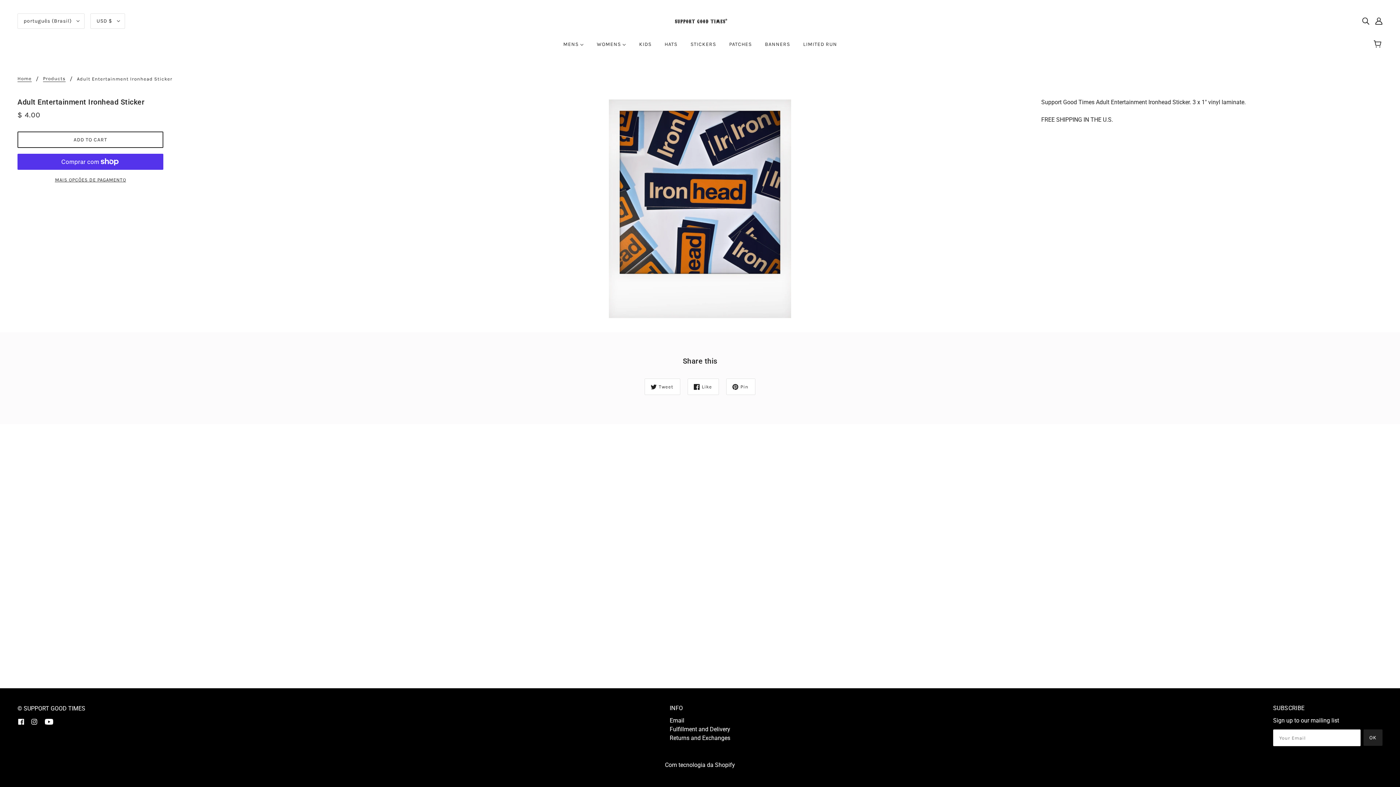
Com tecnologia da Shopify (700, 764)
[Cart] (1378, 44)
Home (25, 78)
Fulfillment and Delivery (700, 729)
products (54, 78)
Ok (1373, 738)
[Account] (1378, 21)
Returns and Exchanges (700, 738)
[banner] (700, 20)
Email (677, 720)
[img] (1365, 21)
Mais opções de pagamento (90, 180)
